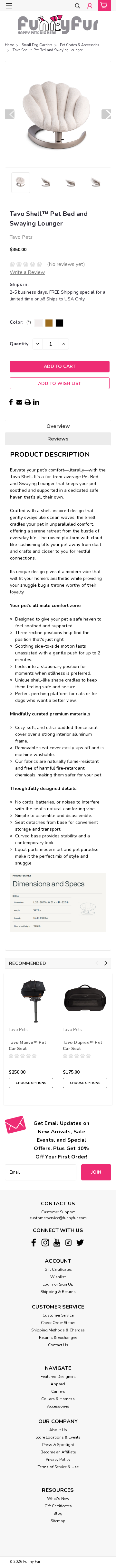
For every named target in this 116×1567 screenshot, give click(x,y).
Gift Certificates (58, 1269)
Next (106, 114)
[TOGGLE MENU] (9, 6)
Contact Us (58, 1345)
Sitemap (58, 1520)
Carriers (58, 1391)
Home (9, 45)
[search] (77, 6)
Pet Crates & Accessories (79, 45)
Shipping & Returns (58, 1291)
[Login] (89, 6)
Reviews (58, 438)
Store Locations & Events (58, 1437)
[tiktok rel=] (68, 1242)
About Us (58, 1429)
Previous (10, 114)
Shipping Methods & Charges (58, 1330)
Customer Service (58, 1315)
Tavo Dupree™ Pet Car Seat (82, 1046)
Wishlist (58, 1276)
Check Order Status (58, 1322)
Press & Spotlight (58, 1444)
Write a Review (27, 272)
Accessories (58, 1406)
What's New (58, 1498)
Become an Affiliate (58, 1452)
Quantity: (19, 344)
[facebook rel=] (34, 1242)
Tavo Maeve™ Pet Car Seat (27, 1046)
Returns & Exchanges (58, 1337)
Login (48, 1284)
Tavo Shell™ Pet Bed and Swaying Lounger (47, 50)
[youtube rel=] (57, 1242)
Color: (20, 322)
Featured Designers (58, 1376)
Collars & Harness (58, 1398)
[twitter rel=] (80, 1242)
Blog (58, 1513)
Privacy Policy (58, 1459)
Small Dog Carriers (37, 45)
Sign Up (66, 1284)
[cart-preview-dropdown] (103, 5)
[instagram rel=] (45, 1242)
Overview (58, 426)
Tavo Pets (18, 1030)
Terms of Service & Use (58, 1467)
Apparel (58, 1384)
